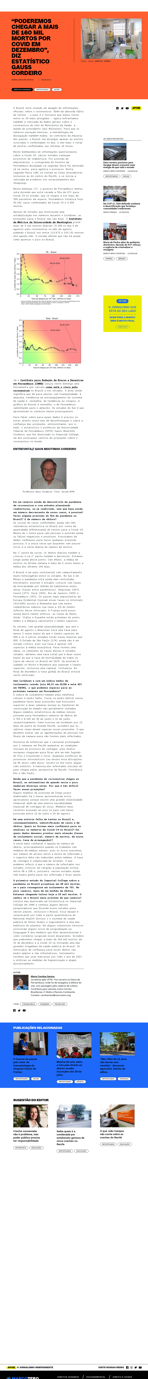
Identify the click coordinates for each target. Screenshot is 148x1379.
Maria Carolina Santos (23, 80)
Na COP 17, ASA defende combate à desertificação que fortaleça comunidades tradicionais (121, 206)
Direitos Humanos (22, 89)
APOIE (136, 108)
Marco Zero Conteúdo (114, 171)
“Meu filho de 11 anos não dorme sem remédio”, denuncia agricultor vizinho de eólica (113, 1065)
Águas (126, 176)
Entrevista (20, 1148)
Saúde (57, 89)
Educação (36, 1148)
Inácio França (110, 212)
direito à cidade (122, 1377)
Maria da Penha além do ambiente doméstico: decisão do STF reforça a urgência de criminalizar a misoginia (121, 246)
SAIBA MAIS (122, 327)
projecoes (60, 1004)
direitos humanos (68, 1377)
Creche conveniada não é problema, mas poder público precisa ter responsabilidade (26, 1136)
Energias (124, 1079)
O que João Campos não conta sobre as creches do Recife (112, 1134)
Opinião (109, 259)
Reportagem (42, 89)
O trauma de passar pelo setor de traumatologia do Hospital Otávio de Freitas (25, 1065)
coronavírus (28, 1004)
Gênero (121, 259)
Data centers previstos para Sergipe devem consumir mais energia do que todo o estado (119, 165)
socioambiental (95, 1377)
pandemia (44, 1004)
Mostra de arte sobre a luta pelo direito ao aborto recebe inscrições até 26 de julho (69, 1068)
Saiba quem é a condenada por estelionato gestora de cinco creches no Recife (70, 1138)
